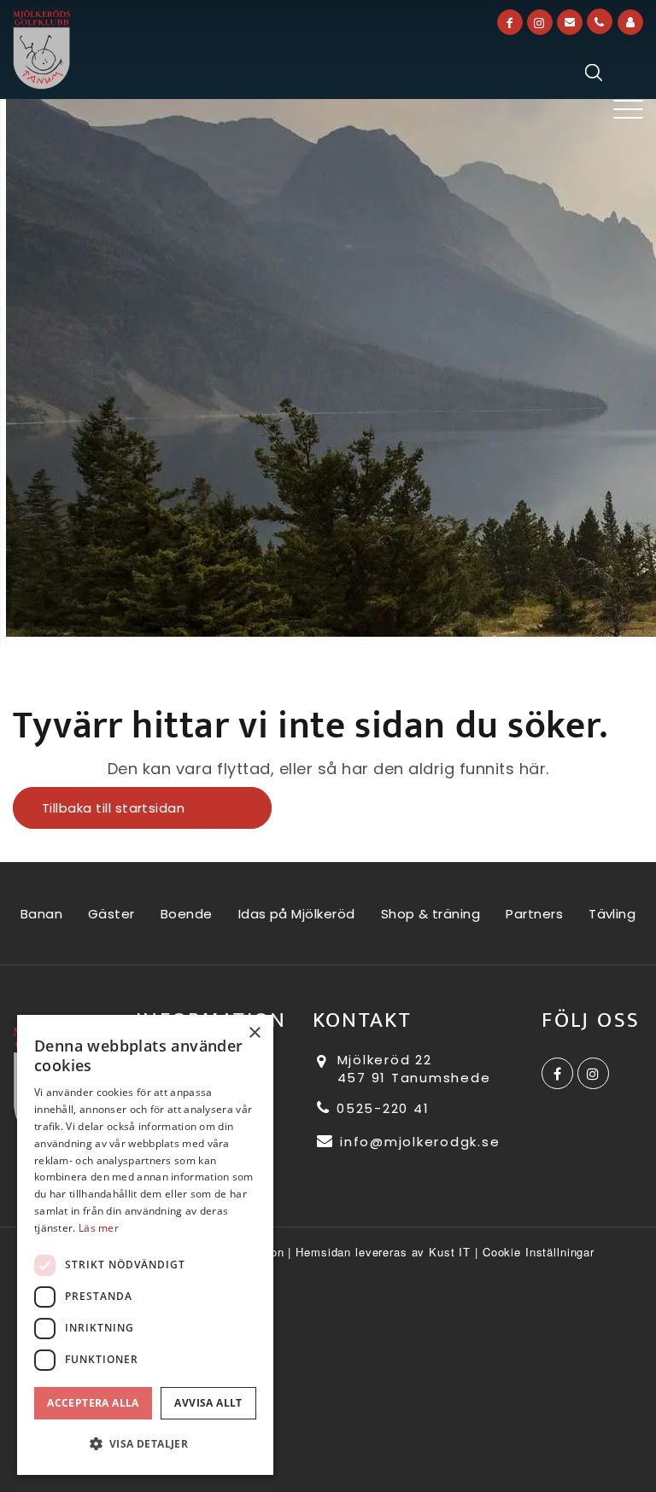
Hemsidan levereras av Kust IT (383, 1252)
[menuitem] (628, 110)
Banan (41, 914)
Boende (187, 914)
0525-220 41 (380, 1108)
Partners (534, 914)
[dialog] (145, 1245)
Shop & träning (431, 914)
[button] (145, 1444)
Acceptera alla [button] (93, 1403)
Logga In (630, 22)
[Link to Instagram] (540, 22)
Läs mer (99, 1228)
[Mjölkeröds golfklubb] (41, 49)
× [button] (254, 1033)
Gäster (111, 914)
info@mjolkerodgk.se (417, 1142)
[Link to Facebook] (510, 22)
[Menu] (628, 110)
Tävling (612, 914)
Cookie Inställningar (538, 1252)
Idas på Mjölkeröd (296, 914)
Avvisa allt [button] (208, 1403)
